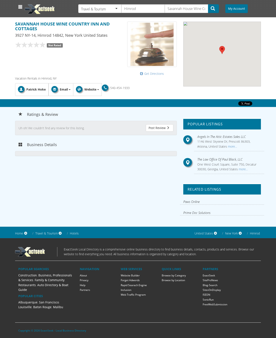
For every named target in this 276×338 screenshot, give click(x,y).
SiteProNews (210, 280)
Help (82, 285)
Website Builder (130, 275)
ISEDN (206, 295)
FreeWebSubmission (215, 304)
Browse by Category (174, 275)
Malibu (58, 307)
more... (232, 146)
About (83, 275)
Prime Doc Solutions (196, 212)
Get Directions (154, 74)
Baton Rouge (42, 307)
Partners (85, 290)
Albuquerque (28, 302)
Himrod (255, 233)
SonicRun (208, 299)
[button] (20, 7)
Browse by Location (173, 280)
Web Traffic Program (133, 295)
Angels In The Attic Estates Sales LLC (221, 136)
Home (19, 233)
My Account (236, 8)
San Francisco (49, 302)
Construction (27, 275)
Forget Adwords (130, 280)
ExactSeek (209, 275)
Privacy (84, 280)
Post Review (157, 128)
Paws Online (191, 201)
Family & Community (49, 280)
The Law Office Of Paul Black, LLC (220, 159)
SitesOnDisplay (212, 290)
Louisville (25, 307)
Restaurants (27, 285)
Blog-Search (210, 285)
